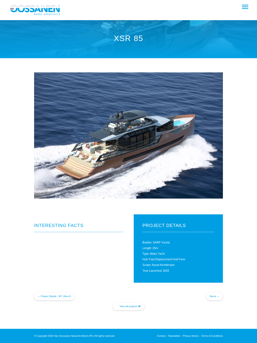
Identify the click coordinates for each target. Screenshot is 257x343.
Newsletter (174, 335)
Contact (161, 335)
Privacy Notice (191, 335)
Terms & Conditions (212, 335)
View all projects (128, 306)
